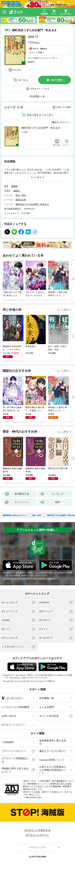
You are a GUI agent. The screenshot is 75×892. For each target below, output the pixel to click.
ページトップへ (37, 847)
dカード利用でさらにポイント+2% (41, 58)
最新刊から (65, 122)
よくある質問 (46, 707)
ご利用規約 (8, 742)
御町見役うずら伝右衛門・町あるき (40, 127)
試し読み (17, 70)
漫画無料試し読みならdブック (15, 515)
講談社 (16, 191)
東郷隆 (31, 36)
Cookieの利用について (51, 759)
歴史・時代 (21, 195)
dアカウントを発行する (37, 830)
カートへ (23, 80)
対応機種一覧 (46, 698)
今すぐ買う (57, 80)
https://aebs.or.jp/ (33, 797)
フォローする (36, 36)
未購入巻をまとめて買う (40, 115)
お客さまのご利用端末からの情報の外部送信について (52, 769)
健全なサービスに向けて (52, 751)
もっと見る (63, 309)
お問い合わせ (9, 715)
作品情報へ (36, 96)
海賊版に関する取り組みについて (15, 770)
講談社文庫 (21, 200)
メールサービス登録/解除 (15, 707)
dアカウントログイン (13, 724)
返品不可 (31, 62)
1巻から (55, 122)
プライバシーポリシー (14, 751)
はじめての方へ (15, 698)
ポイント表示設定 (49, 715)
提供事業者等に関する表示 (52, 742)
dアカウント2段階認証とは (15, 760)
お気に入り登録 (63, 107)
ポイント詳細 (35, 52)
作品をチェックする (39, 88)
